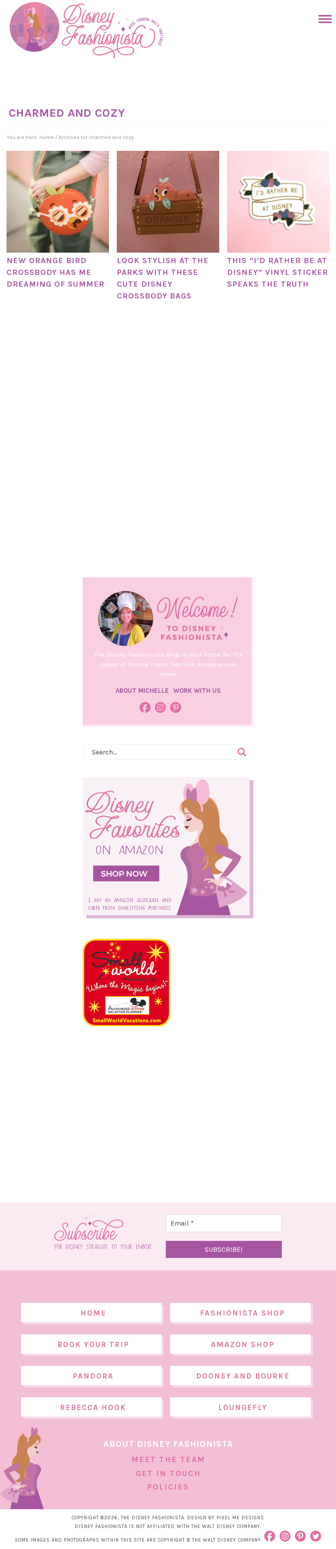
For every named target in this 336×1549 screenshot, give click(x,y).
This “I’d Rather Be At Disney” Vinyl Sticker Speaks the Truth (277, 272)
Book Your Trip (93, 1344)
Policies (168, 1487)
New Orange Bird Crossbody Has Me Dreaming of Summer (56, 272)
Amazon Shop (243, 1344)
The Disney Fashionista (86, 30)
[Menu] (322, 19)
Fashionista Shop (242, 1313)
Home (93, 1313)
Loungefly (242, 1407)
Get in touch (168, 1473)
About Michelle (142, 691)
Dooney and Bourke (243, 1376)
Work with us (197, 691)
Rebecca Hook (93, 1407)
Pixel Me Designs (240, 1518)
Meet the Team (168, 1459)
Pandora (93, 1376)
